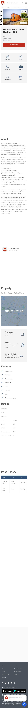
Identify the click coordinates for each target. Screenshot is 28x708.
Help (3, 668)
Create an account (6, 666)
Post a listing (4, 677)
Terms (3, 704)
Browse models (17, 671)
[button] (14, 17)
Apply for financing (7, 40)
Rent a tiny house (18, 668)
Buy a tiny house (5, 674)
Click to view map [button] (14, 311)
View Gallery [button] (23, 23)
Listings (7, 7)
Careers (3, 671)
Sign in (15, 666)
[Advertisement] (14, 108)
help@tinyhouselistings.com (9, 687)
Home (2, 7)
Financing (16, 674)
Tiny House (14, 7)
